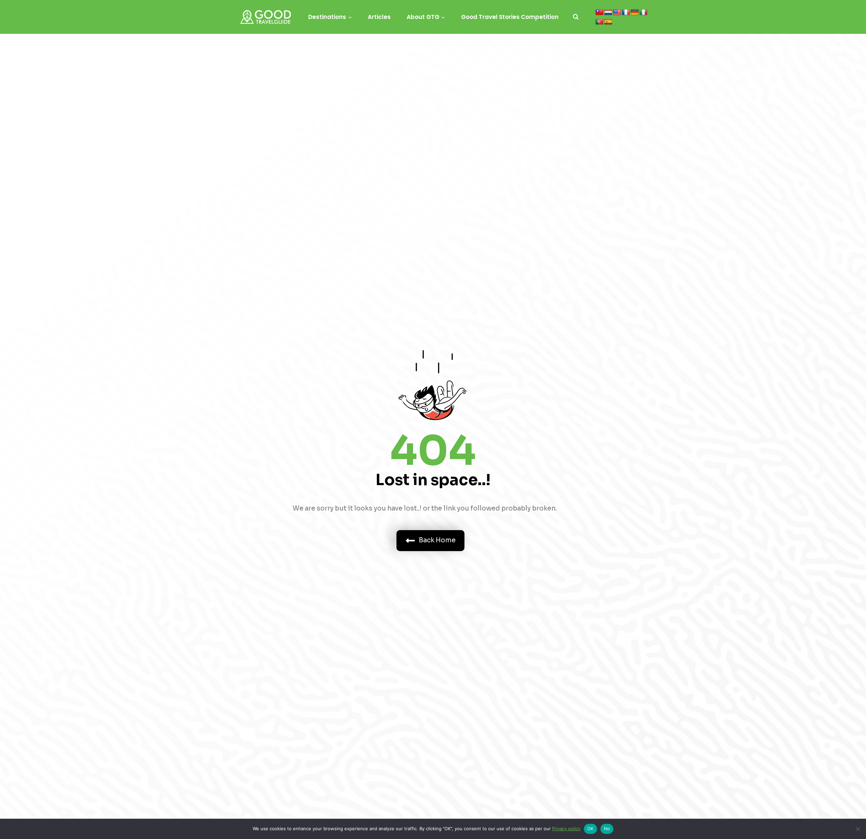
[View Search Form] (576, 17)
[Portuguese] (599, 22)
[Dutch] (608, 12)
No (607, 828)
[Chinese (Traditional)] (599, 12)
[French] (626, 12)
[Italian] (643, 12)
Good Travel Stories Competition (510, 17)
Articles (379, 17)
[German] (635, 12)
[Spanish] (608, 22)
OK (590, 828)
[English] (617, 12)
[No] (857, 828)
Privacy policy (566, 828)
